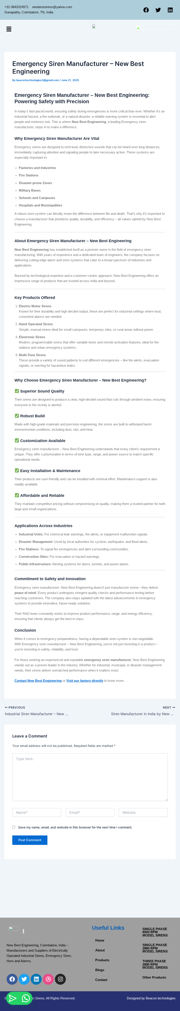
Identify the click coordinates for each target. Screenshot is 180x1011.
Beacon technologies (161, 998)
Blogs (99, 970)
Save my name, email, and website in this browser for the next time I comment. (75, 827)
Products (102, 960)
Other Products (154, 977)
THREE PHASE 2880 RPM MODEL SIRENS (155, 964)
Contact (101, 980)
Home (99, 940)
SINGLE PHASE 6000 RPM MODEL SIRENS (155, 932)
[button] (8, 29)
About (100, 950)
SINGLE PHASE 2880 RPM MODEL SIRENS (155, 948)
